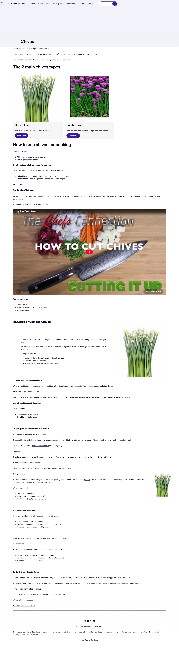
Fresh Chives (74, 125)
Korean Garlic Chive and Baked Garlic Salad (41, 363)
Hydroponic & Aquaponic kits (24, 605)
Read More (21, 136)
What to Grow (42, 4)
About (90, 4)
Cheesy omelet (22, 305)
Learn (82, 4)
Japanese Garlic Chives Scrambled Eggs (40, 358)
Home (33, 4)
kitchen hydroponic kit (40, 446)
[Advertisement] (89, 23)
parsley (87, 480)
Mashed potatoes (23, 310)
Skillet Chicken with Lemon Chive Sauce (32, 307)
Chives (27, 41)
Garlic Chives (23, 125)
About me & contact (83, 626)
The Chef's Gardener (15, 4)
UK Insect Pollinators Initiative (99, 457)
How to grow (57, 4)
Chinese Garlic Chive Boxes (35, 361)
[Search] (114, 4)
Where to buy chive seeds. (23, 600)
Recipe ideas (71, 4)
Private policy (98, 626)
